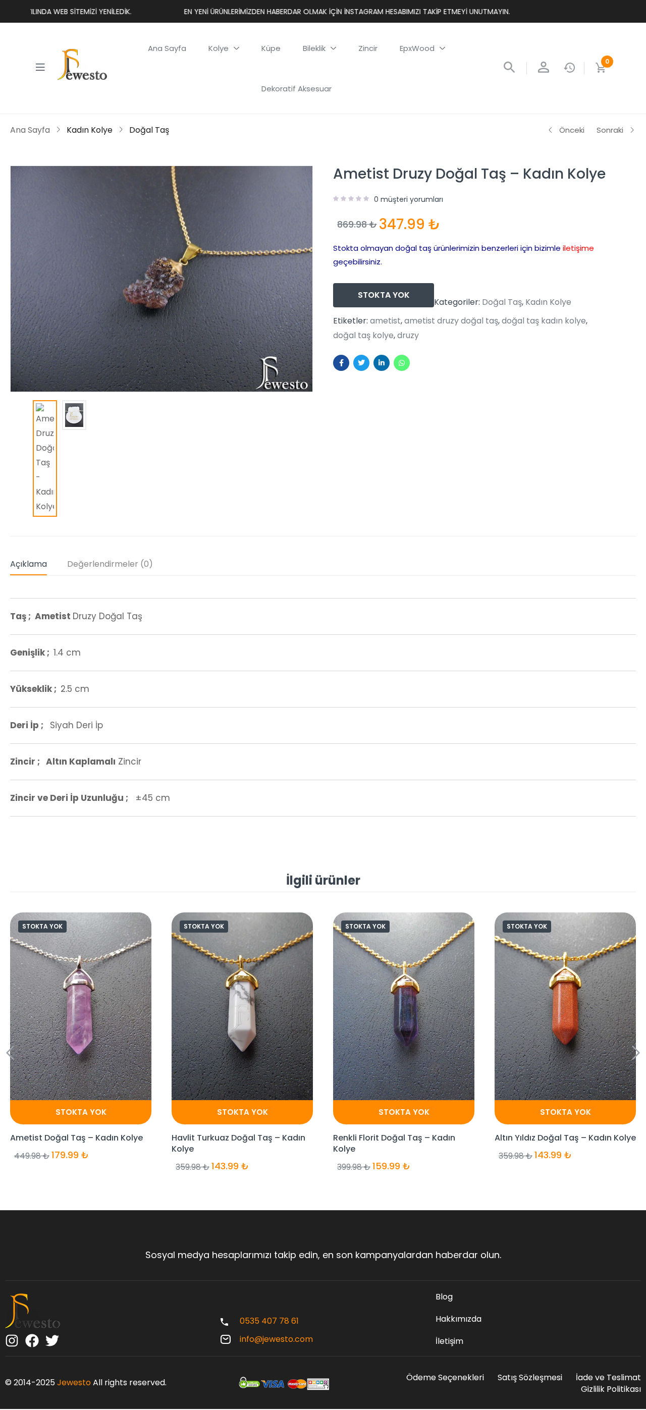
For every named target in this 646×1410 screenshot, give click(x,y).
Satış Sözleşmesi (530, 1377)
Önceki (571, 130)
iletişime (578, 248)
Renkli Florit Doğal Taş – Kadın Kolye (394, 1143)
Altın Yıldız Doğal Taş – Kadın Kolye (565, 1138)
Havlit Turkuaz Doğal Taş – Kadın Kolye (238, 1143)
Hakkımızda (458, 1319)
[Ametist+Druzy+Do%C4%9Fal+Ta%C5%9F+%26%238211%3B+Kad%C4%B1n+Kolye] (361, 363)
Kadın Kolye (90, 130)
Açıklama (28, 564)
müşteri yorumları (408, 199)
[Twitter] (52, 1340)
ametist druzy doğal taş (451, 321)
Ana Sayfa (30, 130)
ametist (385, 321)
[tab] (38, 566)
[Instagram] (12, 1340)
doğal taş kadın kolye (544, 321)
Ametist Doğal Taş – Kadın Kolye (76, 1138)
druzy (408, 336)
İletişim (449, 1341)
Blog (444, 1297)
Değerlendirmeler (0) (110, 564)
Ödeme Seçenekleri (445, 1377)
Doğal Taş (149, 130)
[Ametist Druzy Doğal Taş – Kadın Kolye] (341, 363)
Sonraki (610, 130)
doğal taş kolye (363, 336)
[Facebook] (32, 1340)
